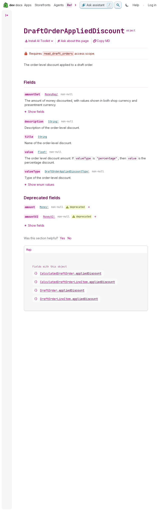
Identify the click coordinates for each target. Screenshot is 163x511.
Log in (152, 5)
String (42, 136)
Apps (27, 5)
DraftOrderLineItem (69, 299)
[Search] (118, 5)
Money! (44, 207)
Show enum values (41, 184)
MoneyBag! (51, 94)
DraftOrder (62, 290)
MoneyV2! (49, 216)
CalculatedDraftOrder (70, 273)
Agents (59, 5)
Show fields (36, 111)
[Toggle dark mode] (127, 5)
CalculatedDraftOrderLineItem (77, 282)
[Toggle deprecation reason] (88, 207)
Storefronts (43, 5)
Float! (42, 152)
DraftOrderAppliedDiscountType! (67, 171)
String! (53, 121)
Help (136, 5)
